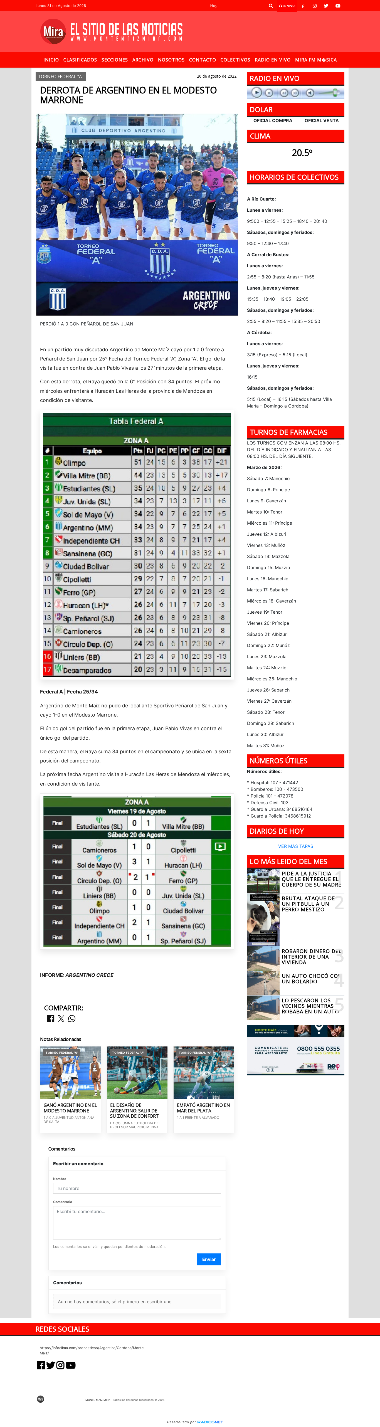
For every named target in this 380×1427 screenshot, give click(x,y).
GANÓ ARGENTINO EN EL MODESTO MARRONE (70, 1108)
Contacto (202, 60)
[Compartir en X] (61, 1019)
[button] (271, 6)
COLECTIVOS (235, 60)
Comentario (62, 1202)
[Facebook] (303, 6)
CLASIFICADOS (80, 60)
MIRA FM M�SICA (316, 60)
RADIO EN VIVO (273, 60)
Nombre (59, 1179)
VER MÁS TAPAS (295, 846)
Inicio (51, 60)
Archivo (143, 60)
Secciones (115, 60)
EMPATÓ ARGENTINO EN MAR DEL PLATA (203, 1108)
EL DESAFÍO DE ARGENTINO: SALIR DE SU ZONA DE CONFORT (134, 1111)
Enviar (209, 1259)
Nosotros (171, 60)
